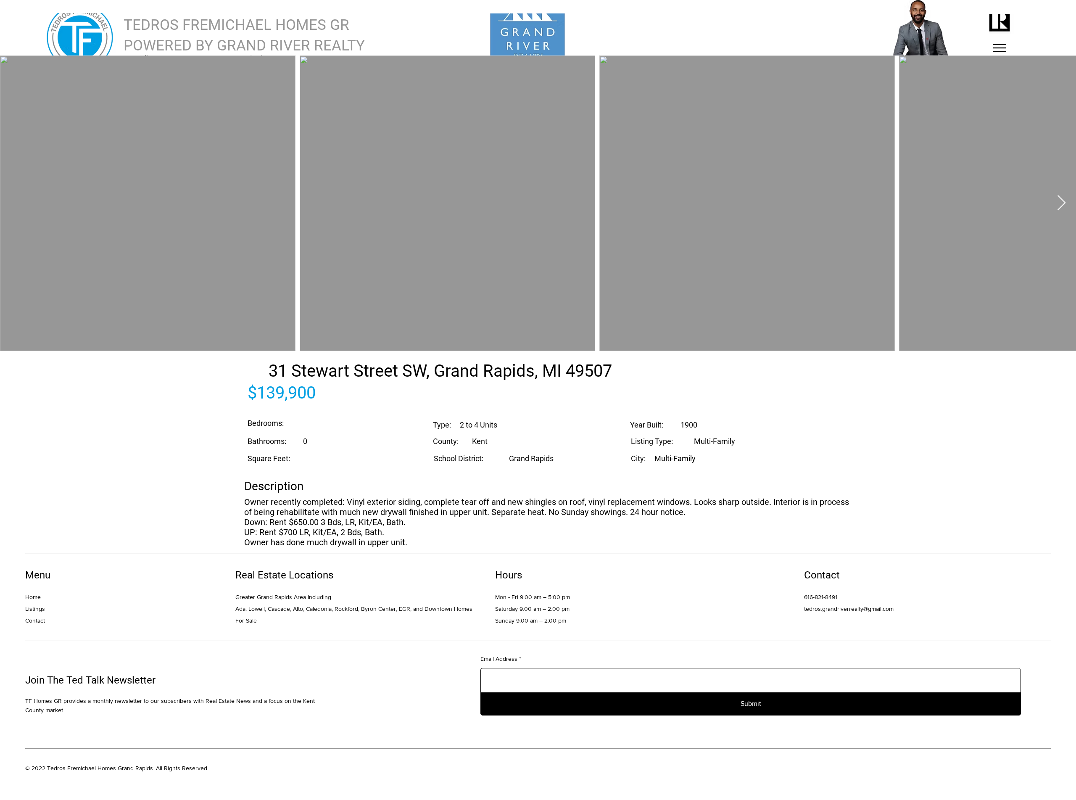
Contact (35, 620)
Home (33, 597)
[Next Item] (1061, 203)
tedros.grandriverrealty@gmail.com (849, 608)
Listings (35, 608)
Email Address (498, 659)
